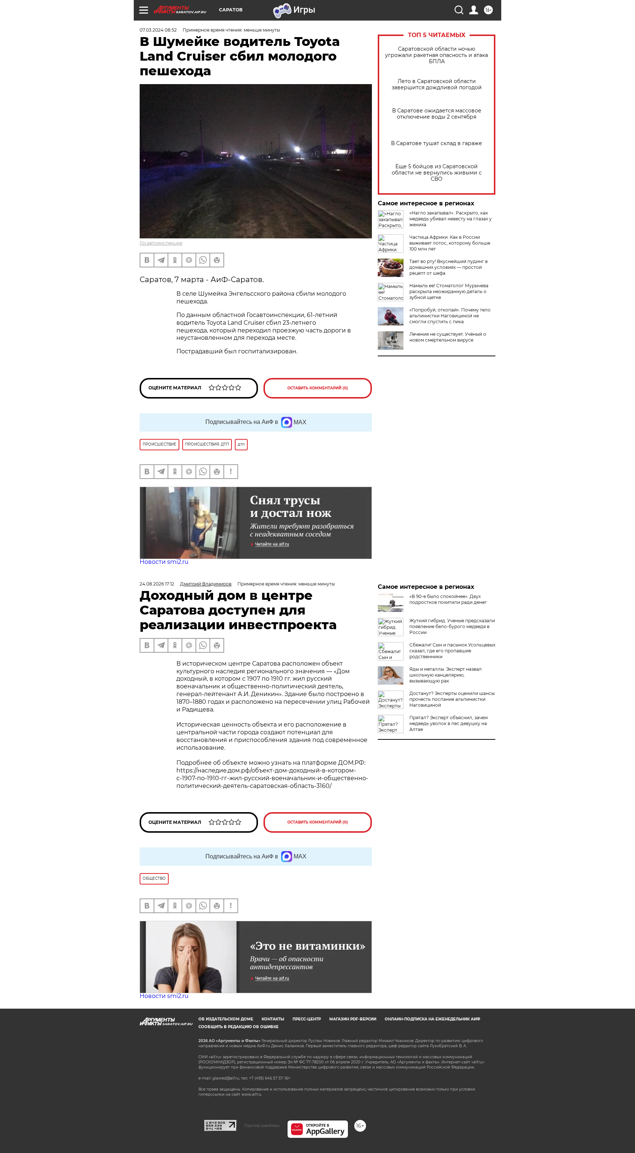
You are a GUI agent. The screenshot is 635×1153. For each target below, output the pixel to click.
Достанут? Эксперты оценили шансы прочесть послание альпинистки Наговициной (452, 699)
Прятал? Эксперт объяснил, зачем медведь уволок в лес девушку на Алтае (448, 723)
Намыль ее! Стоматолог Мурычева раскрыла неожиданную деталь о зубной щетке (448, 291)
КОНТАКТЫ (273, 1019)
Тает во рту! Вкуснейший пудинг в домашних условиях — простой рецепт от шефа (448, 267)
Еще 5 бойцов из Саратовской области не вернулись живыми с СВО (437, 172)
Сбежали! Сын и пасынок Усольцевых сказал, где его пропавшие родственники (452, 650)
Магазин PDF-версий (352, 1019)
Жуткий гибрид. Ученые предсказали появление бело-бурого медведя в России (452, 626)
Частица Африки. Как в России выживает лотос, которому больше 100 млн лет (449, 243)
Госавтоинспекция (161, 243)
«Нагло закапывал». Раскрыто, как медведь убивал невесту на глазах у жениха (450, 218)
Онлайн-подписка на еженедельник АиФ (432, 1019)
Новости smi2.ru (164, 561)
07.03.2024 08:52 (158, 30)
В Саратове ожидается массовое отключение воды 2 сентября (436, 114)
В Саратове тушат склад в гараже (436, 143)
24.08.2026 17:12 (157, 584)
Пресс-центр (307, 1019)
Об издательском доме (225, 1019)
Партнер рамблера (261, 1125)
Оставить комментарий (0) (317, 388)
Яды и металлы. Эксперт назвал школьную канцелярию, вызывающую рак (445, 675)
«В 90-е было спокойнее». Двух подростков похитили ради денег (448, 599)
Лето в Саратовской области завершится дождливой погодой (437, 84)
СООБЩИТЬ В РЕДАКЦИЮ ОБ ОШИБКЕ (238, 1026)
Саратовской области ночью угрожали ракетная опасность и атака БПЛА (436, 55)
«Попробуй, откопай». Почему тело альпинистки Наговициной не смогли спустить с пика (450, 315)
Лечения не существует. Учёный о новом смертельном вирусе (447, 337)
